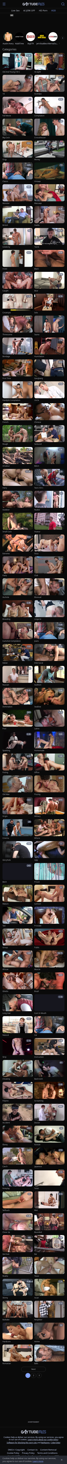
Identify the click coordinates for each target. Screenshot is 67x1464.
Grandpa (37, 94)
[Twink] (49, 238)
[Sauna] (49, 326)
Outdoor (6, 510)
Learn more (38, 1461)
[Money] (49, 151)
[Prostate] (49, 917)
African (5, 969)
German (5, 1254)
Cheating (6, 1079)
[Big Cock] (17, 129)
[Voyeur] (49, 523)
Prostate (37, 926)
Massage (38, 203)
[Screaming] (49, 1092)
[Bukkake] (17, 1311)
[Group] (17, 939)
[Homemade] (49, 742)
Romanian (6, 1363)
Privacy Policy (28, 1453)
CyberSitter (55, 1442)
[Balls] (49, 1355)
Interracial (38, 663)
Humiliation (39, 356)
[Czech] (17, 1158)
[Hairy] (17, 479)
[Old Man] (17, 785)
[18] (17, 85)
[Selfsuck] (17, 1201)
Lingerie (37, 619)
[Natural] (17, 1026)
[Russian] (17, 676)
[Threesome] (17, 326)
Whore (37, 838)
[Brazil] (49, 982)
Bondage (6, 356)
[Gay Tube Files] (33, 4)
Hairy (4, 488)
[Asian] (49, 1289)
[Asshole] (17, 588)
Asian (36, 1298)
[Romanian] (17, 1355)
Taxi (4, 926)
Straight (37, 72)
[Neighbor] (49, 1311)
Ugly (36, 860)
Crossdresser (40, 138)
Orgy (4, 159)
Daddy (37, 225)
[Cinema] (17, 829)
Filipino (5, 1101)
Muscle (37, 969)
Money (37, 159)
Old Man (6, 794)
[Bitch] (17, 873)
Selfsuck (6, 1210)
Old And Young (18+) (11, 72)
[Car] (49, 1026)
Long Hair (6, 1013)
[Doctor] (49, 1114)
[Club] (49, 566)
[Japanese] (49, 1158)
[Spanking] (17, 742)
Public (36, 947)
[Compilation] (49, 107)
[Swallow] (49, 698)
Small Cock (7, 532)
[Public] (49, 939)
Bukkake (6, 1320)
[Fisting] (17, 764)
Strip (4, 1057)
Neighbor (38, 1320)
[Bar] (49, 1245)
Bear (36, 291)
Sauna (36, 334)
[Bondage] (17, 348)
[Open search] (63, 4)
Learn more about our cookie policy (43, 1439)
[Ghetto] (17, 982)
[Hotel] (17, 260)
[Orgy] (17, 151)
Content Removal (48, 1449)
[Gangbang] (49, 369)
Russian (5, 685)
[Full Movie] (17, 107)
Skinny (5, 1298)
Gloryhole (6, 860)
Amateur (6, 466)
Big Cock (6, 138)
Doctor (37, 1123)
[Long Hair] (17, 1004)
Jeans (36, 641)
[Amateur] (17, 457)
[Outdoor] (17, 501)
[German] (17, 1245)
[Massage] (49, 194)
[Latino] (49, 720)
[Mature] (17, 895)
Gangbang (38, 378)
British (5, 225)
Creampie (6, 313)
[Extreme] (17, 544)
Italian (5, 663)
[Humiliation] (49, 348)
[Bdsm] (49, 457)
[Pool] (17, 720)
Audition (37, 685)
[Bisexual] (49, 588)
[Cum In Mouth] (49, 1004)
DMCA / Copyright (16, 1449)
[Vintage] (49, 172)
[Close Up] (17, 1223)
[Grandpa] (49, 85)
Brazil (36, 991)
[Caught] (17, 282)
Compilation (39, 116)
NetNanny (45, 1442)
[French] (17, 413)
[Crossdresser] (49, 129)
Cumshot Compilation (11, 641)
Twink (36, 247)
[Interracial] (49, 654)
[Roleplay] (17, 1179)
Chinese (37, 422)
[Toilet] (49, 1179)
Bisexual (37, 597)
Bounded (38, 1232)
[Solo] (49, 304)
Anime (37, 1342)
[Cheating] (17, 1070)
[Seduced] (49, 435)
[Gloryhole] (17, 851)
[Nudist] (49, 501)
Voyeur (37, 532)
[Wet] (49, 1201)
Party (4, 575)
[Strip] (17, 1048)
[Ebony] (17, 1136)
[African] (17, 960)
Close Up (6, 1232)
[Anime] (49, 1333)
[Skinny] (17, 1289)
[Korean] (49, 1136)
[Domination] (17, 698)
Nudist (37, 510)
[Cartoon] (49, 895)
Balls (36, 1363)
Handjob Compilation (11, 400)
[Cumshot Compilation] (17, 632)
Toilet (36, 1188)
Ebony (5, 1145)
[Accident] (17, 1114)
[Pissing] (49, 785)
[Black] (49, 260)
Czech (4, 1166)
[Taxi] (17, 917)
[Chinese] (49, 413)
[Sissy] (49, 544)
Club (36, 575)
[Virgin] (17, 807)
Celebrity (6, 247)
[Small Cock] (17, 523)
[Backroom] (49, 1070)
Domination (7, 707)
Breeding (6, 619)
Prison (37, 882)
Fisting (5, 772)
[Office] (49, 764)
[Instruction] (49, 1048)
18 (3, 94)
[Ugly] (49, 851)
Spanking (6, 750)
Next (33, 1369)
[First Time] (17, 369)
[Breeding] (17, 610)
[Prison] (49, 873)
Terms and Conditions (47, 1453)
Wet (36, 1210)
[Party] (17, 566)
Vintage (37, 181)
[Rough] (17, 435)
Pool (4, 729)
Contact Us (32, 1449)
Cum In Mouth (40, 1013)
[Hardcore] (17, 1333)
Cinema (5, 838)
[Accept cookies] (62, 1460)
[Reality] (17, 1267)
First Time (6, 378)
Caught (5, 291)
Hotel (4, 269)
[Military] (49, 807)
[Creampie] (17, 304)
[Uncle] (49, 391)
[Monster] (17, 194)
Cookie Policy (13, 1453)
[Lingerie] (49, 610)
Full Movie (6, 116)
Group (5, 947)
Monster (6, 203)
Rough (5, 444)
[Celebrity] (17, 238)
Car (35, 1035)
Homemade (39, 750)
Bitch (4, 882)
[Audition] (49, 676)
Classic (5, 181)
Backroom (38, 1079)
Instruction (39, 1057)
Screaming (38, 1101)
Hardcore (6, 1342)
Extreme (6, 554)
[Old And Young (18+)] (17, 63)
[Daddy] (49, 216)
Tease (36, 1276)
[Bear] (49, 282)
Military (37, 816)
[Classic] (17, 172)
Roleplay (6, 1188)
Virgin (4, 816)
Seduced (38, 444)
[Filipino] (17, 1092)
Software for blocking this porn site (22, 1442)
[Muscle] (49, 960)
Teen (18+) (38, 488)
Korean (37, 1145)
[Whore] (49, 829)
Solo (36, 313)
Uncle (36, 400)
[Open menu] (4, 4)
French (5, 422)
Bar (35, 1254)
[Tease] (49, 1267)
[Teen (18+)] (49, 479)
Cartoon (37, 904)
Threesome (7, 334)
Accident (6, 1123)
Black (36, 269)
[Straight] (49, 63)
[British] (17, 216)
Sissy (36, 554)
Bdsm (36, 466)
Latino (36, 729)
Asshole (5, 597)
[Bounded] (49, 1223)
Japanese (38, 1166)
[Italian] (17, 654)
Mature (5, 904)
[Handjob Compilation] (17, 391)
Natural (5, 1035)
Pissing (37, 794)
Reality (5, 1276)
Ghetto (5, 991)
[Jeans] (49, 632)
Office (36, 772)
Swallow (37, 707)
